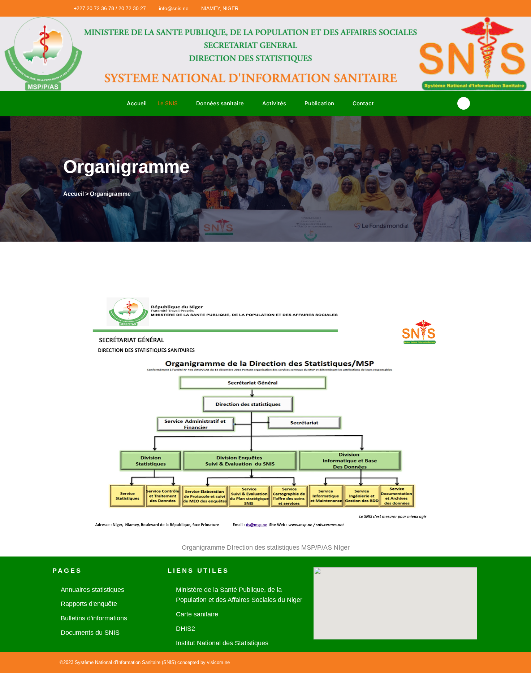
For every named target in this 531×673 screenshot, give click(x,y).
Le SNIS (167, 103)
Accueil (137, 103)
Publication (319, 103)
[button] (463, 103)
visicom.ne (218, 662)
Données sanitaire (220, 103)
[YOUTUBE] (393, 8)
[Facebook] (364, 8)
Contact (363, 103)
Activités (274, 103)
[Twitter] (379, 8)
